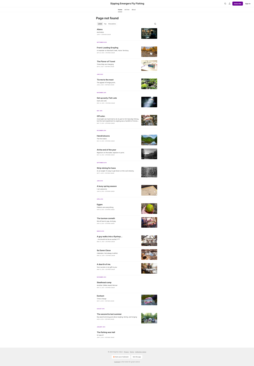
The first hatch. (102, 139)
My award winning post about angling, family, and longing (117, 317)
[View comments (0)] (111, 55)
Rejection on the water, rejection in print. (110, 153)
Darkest (100, 296)
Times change (101, 299)
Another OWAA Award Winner (107, 285)
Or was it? (100, 335)
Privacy (126, 352)
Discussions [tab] (112, 24)
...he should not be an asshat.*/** (108, 239)
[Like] (98, 37)
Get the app (137, 357)
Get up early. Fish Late (107, 98)
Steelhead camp (104, 282)
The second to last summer (109, 314)
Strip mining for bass (106, 168)
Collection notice (140, 352)
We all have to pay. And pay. (106, 221)
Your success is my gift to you (107, 267)
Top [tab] (105, 24)
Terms (132, 352)
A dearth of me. (104, 264)
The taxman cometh (106, 218)
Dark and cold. (102, 101)
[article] (127, 33)
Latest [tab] (100, 24)
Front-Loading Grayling (107, 48)
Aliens (100, 29)
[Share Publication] (230, 4)
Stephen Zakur (106, 34)
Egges (100, 204)
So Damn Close (104, 250)
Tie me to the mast (105, 80)
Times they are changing (105, 64)
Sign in (247, 4)
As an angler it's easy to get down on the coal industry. (115, 171)
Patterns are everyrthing (105, 207)
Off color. (101, 116)
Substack (117, 362)
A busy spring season (107, 186)
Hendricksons (103, 136)
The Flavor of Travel (106, 61)
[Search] (225, 4)
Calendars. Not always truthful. (107, 253)
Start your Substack (122, 357)
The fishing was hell (106, 332)
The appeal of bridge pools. (106, 82)
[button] (120, 9)
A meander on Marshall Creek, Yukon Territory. (113, 50)
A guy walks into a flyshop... (109, 236)
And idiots (100, 32)
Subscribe (237, 4)
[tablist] (107, 24)
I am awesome (102, 189)
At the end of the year (106, 150)
